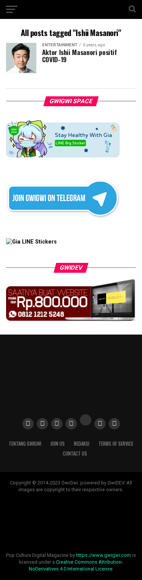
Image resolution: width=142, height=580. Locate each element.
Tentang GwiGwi (25, 443)
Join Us (57, 443)
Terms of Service (115, 443)
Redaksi (81, 443)
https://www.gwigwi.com (103, 555)
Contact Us (75, 453)
